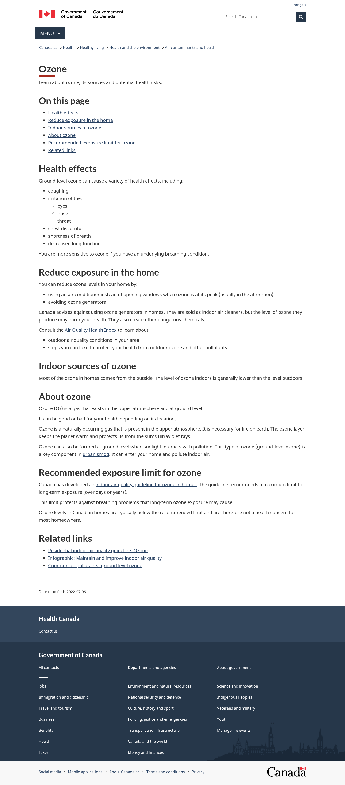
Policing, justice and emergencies (157, 719)
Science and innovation (237, 686)
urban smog (96, 454)
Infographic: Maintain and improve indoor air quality (105, 558)
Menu (47, 33)
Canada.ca (48, 47)
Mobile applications (85, 771)
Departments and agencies (152, 667)
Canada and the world (147, 741)
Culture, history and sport (151, 708)
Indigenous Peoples (234, 697)
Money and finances (146, 752)
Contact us (48, 631)
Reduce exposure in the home (80, 120)
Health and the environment (134, 47)
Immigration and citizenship (64, 697)
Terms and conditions (165, 771)
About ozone (62, 135)
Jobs (42, 686)
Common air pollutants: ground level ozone (95, 565)
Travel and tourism (55, 708)
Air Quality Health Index (91, 330)
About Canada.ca (124, 771)
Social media (50, 771)
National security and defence (154, 697)
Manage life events (234, 730)
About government (234, 667)
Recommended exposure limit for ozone (91, 143)
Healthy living (92, 47)
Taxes (44, 752)
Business (46, 719)
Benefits (46, 730)
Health (69, 47)
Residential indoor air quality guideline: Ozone (98, 550)
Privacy (198, 771)
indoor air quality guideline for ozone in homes (146, 484)
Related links (62, 150)
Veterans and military (236, 708)
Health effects (63, 112)
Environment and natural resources (159, 686)
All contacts (49, 667)
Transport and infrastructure (154, 730)
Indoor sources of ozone (74, 127)
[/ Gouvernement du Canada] (81, 14)
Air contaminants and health (190, 47)
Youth (222, 719)
